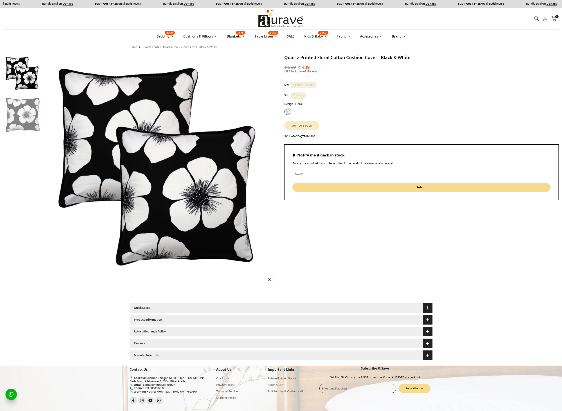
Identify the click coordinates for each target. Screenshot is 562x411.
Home (133, 47)
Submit (421, 187)
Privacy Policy (225, 385)
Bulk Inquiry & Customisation (287, 391)
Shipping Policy (226, 398)
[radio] (303, 85)
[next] (269, 171)
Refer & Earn (276, 385)
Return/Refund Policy (282, 378)
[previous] (53, 171)
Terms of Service (227, 391)
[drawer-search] (536, 18)
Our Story (222, 378)
